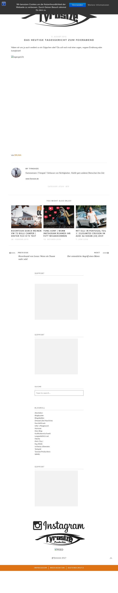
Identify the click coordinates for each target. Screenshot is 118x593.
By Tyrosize (32, 168)
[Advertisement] (56, 302)
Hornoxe (38, 428)
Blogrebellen (39, 418)
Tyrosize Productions (42, 452)
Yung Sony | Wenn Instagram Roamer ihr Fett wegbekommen (57, 233)
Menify (37, 439)
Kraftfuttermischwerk (43, 433)
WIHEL (37, 454)
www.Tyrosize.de (32, 179)
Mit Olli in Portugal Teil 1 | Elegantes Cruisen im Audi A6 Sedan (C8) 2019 (91, 233)
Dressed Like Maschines (44, 421)
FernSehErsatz (40, 423)
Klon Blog (38, 431)
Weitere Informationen (98, 5)
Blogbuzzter (39, 415)
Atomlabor (39, 413)
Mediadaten (57, 568)
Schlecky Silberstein (42, 446)
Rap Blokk (38, 444)
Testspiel (38, 449)
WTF (67, 186)
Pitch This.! (39, 441)
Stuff (61, 186)
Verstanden (77, 5)
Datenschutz (76, 568)
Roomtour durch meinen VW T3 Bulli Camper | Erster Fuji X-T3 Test (26, 233)
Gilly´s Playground (42, 426)
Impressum (40, 568)
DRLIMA (17, 155)
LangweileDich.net (42, 436)
